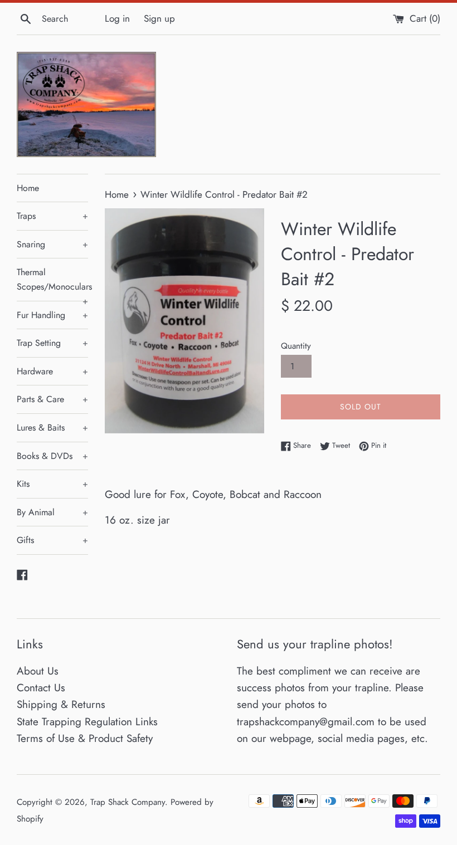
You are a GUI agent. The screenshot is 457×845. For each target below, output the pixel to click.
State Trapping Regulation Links (87, 721)
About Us (38, 670)
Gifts (52, 540)
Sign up (159, 18)
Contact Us (41, 687)
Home (28, 188)
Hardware (52, 371)
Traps (52, 215)
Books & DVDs (52, 456)
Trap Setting (52, 342)
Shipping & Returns (61, 704)
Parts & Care (52, 399)
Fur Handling (52, 315)
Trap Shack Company (127, 802)
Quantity (296, 346)
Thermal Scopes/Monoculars (52, 283)
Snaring (52, 244)
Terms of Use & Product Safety (85, 738)
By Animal (52, 512)
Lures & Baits (52, 427)
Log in (117, 18)
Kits (52, 483)
